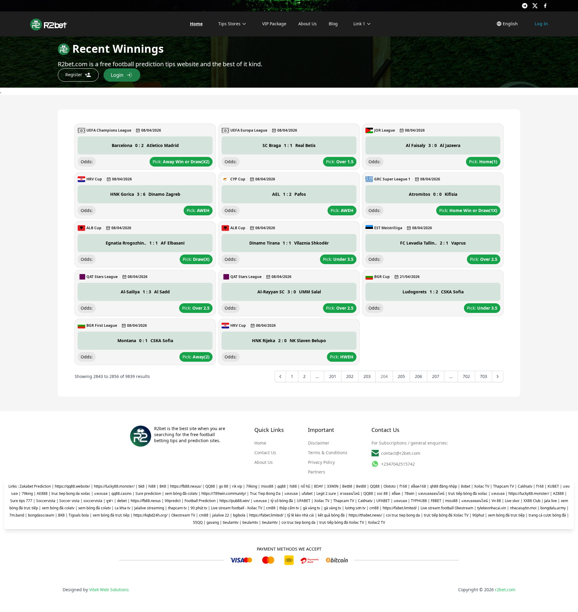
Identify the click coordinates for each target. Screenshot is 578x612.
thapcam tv (177, 508)
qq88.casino (121, 493)
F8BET (436, 500)
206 (418, 376)
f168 (403, 486)
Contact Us (265, 452)
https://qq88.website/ (72, 486)
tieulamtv (230, 522)
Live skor (512, 500)
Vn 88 (496, 500)
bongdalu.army (553, 508)
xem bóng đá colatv (181, 493)
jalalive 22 (220, 515)
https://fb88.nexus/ (185, 486)
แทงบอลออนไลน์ (431, 493)
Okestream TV (183, 515)
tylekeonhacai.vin (491, 508)
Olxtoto (390, 486)
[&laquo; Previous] (280, 376)
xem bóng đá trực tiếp (111, 515)
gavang (213, 522)
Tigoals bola (79, 515)
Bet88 (347, 486)
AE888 (42, 493)
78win (409, 493)
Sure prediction (148, 493)
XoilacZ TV (376, 522)
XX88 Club (532, 500)
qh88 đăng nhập (443, 486)
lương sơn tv (355, 508)
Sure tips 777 (21, 500)
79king (251, 486)
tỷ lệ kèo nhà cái (300, 515)
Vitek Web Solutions (109, 589)
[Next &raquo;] (497, 376)
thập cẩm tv (289, 508)
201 (332, 376)
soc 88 (382, 493)
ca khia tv (122, 508)
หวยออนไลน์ (349, 493)
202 (349, 376)
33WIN (332, 486)
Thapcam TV (503, 486)
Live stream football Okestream (447, 508)
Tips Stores (229, 24)
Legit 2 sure (326, 493)
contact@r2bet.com (400, 453)
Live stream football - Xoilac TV (236, 508)
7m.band (16, 515)
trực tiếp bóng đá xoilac (467, 493)
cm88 (270, 508)
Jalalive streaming (149, 508)
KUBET (553, 486)
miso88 (267, 486)
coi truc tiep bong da (403, 515)
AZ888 (558, 493)
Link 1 (359, 24)
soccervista (92, 500)
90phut (478, 515)
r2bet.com (505, 589)
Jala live (550, 500)
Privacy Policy (321, 462)
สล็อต (396, 493)
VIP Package (274, 24)
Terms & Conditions (327, 452)
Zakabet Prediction (35, 486)
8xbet (465, 486)
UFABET (303, 500)
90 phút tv (199, 508)
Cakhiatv (525, 486)
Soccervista (45, 500)
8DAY (318, 486)
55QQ (198, 522)
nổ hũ (305, 486)
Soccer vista (69, 500)
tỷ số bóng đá (282, 500)
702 (466, 376)
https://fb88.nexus (146, 500)
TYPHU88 (419, 500)
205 (401, 376)
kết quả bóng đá (331, 515)
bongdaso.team (41, 515)
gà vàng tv (311, 508)
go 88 (223, 486)
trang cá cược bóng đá (547, 515)
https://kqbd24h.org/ (150, 515)
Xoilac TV (481, 486)
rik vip (237, 486)
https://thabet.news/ (365, 515)
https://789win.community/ (223, 493)
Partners (316, 472)
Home (196, 24)
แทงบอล (100, 493)
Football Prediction (200, 500)
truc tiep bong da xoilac (70, 493)
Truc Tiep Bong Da (265, 493)
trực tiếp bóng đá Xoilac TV (446, 515)
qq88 (281, 486)
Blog (333, 24)
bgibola (239, 515)
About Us (307, 24)
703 (483, 376)
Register (73, 74)
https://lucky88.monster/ (114, 486)
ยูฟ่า (109, 500)
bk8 (141, 486)
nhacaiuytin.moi (523, 508)
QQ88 (210, 486)
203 (367, 376)
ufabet (307, 493)
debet (122, 500)
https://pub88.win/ (234, 500)
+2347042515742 (398, 464)
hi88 (152, 486)
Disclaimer (318, 443)
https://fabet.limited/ (400, 508)
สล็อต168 (418, 486)
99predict (173, 500)
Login (117, 75)
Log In (541, 24)
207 (435, 376)
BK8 (163, 486)
